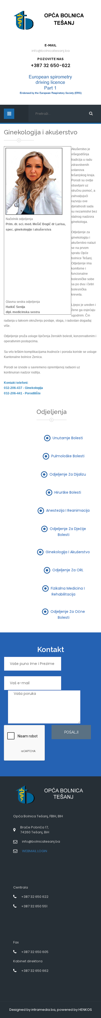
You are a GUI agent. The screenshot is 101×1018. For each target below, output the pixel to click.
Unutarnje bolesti (68, 438)
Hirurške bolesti (67, 492)
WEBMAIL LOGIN (34, 851)
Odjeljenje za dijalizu (67, 474)
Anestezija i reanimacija (68, 510)
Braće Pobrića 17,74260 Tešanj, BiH (34, 830)
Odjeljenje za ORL (67, 570)
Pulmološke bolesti (67, 456)
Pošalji (71, 732)
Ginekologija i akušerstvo (68, 551)
